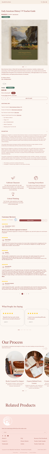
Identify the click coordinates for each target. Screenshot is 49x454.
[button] (4, 14)
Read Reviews (15, 14)
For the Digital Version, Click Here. (9, 95)
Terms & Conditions (32, 452)
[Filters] (43, 220)
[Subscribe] (45, 432)
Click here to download (17, 109)
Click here (16, 112)
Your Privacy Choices (23, 452)
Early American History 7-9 (16, 107)
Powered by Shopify (26, 449)
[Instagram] (5, 436)
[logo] (6, 2)
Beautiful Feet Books (15, 449)
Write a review (30, 220)
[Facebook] (2, 436)
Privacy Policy (15, 452)
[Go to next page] (29, 294)
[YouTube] (8, 436)
